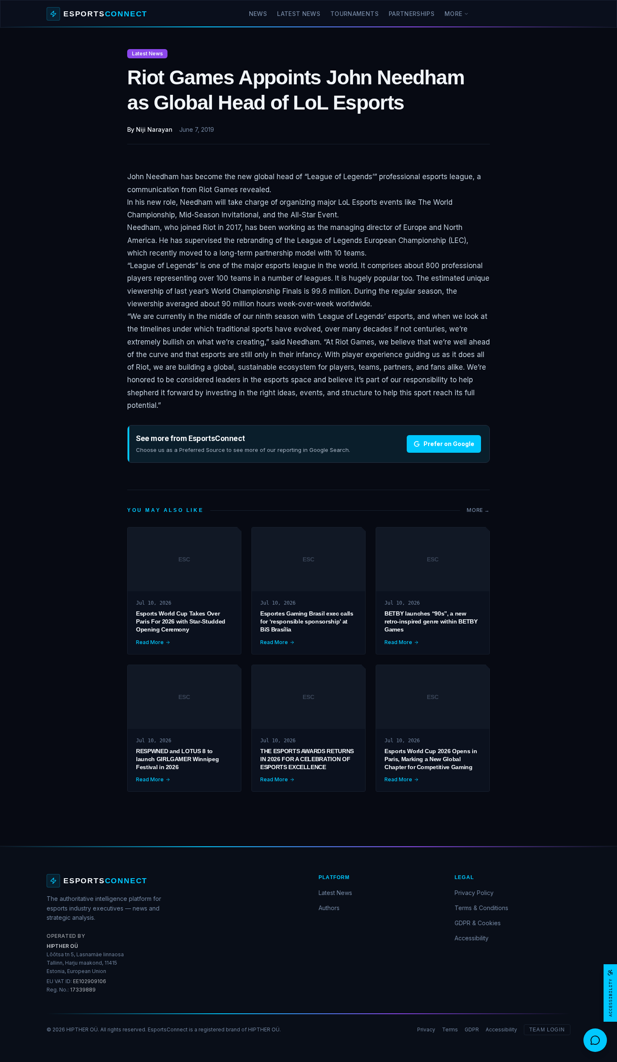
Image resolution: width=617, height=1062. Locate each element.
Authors (329, 907)
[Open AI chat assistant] (595, 1040)
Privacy (426, 1029)
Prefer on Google (449, 443)
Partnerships (411, 13)
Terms (450, 1029)
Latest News (298, 13)
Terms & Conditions (481, 907)
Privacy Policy (474, 892)
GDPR (472, 1029)
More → (478, 510)
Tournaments (354, 13)
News (258, 13)
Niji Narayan (154, 129)
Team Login (547, 1030)
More (453, 13)
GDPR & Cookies (478, 922)
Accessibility (472, 938)
